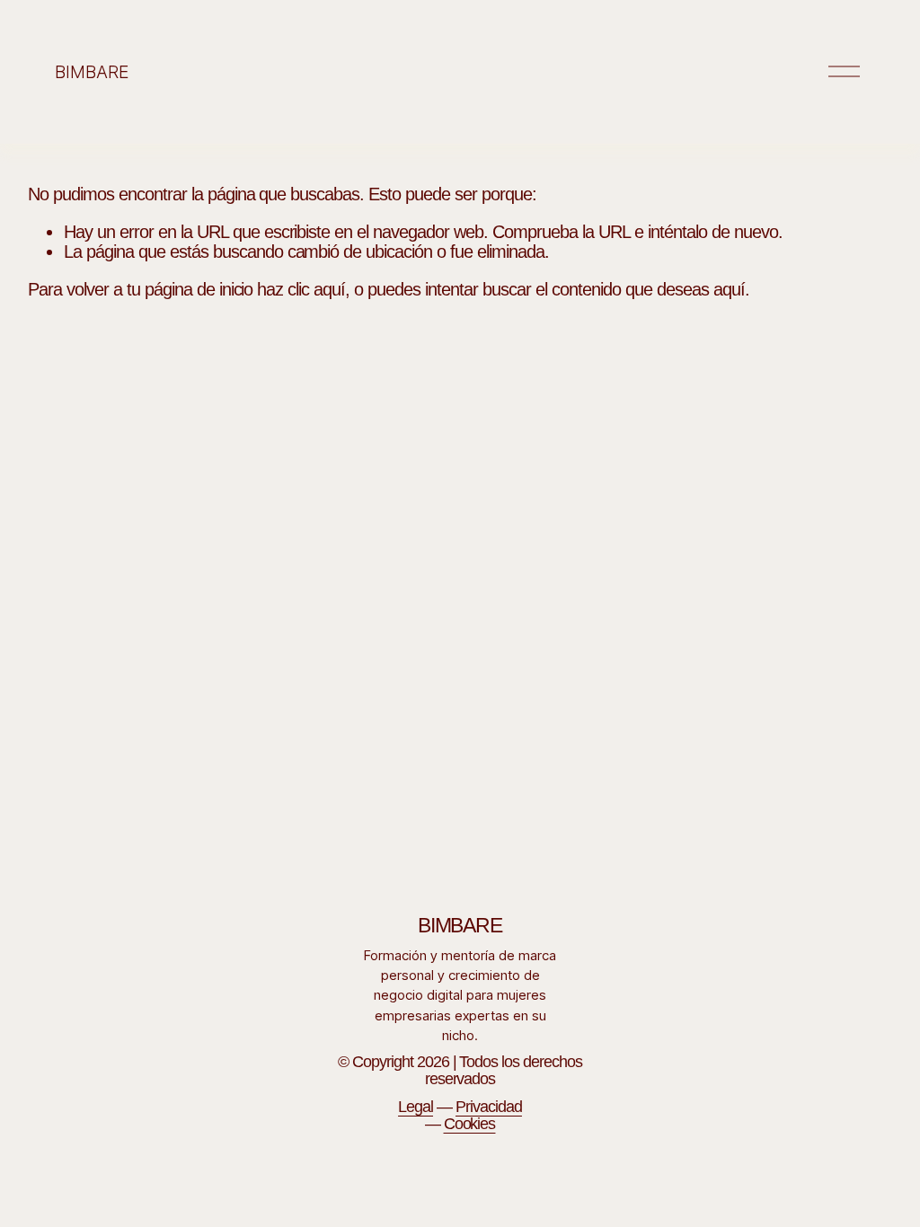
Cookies (470, 1124)
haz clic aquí (301, 289)
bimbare (91, 72)
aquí (729, 289)
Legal (415, 1107)
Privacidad (489, 1107)
